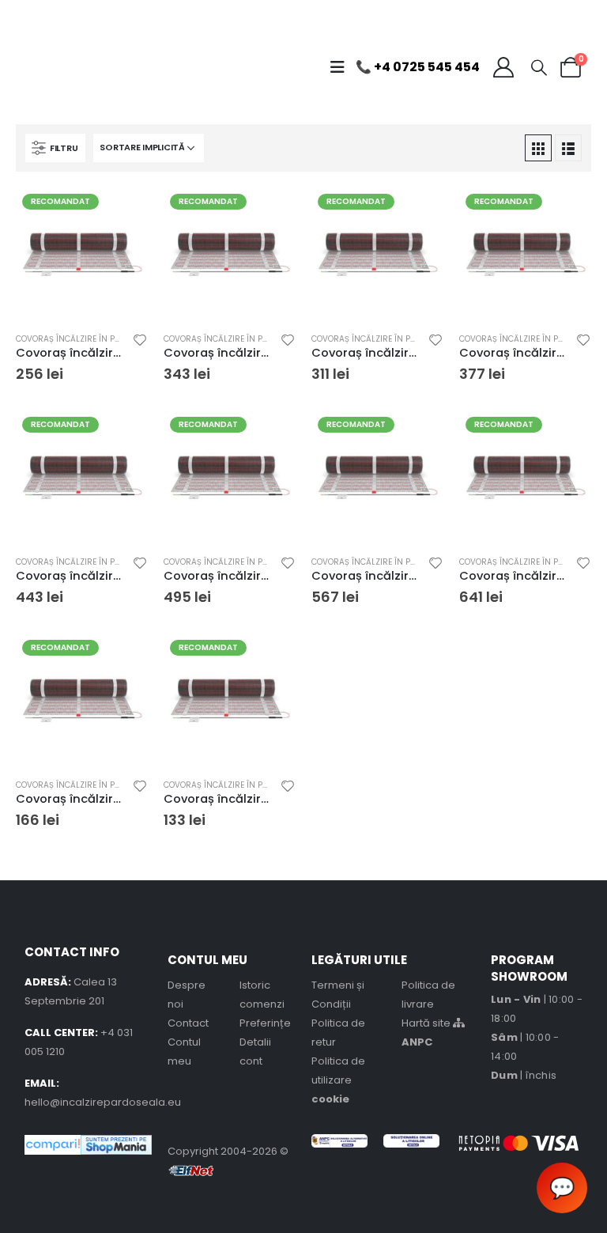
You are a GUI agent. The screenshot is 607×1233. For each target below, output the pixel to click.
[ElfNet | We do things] (191, 1170)
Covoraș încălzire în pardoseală (88, 339)
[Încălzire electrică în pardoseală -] (64, 67)
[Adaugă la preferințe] (140, 342)
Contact (188, 1023)
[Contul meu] (503, 67)
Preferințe (265, 1023)
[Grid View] (538, 147)
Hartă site (427, 1023)
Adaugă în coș (121, 213)
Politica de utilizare (338, 1079)
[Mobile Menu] (341, 67)
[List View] (568, 147)
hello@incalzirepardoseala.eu (103, 1102)
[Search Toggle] (539, 67)
